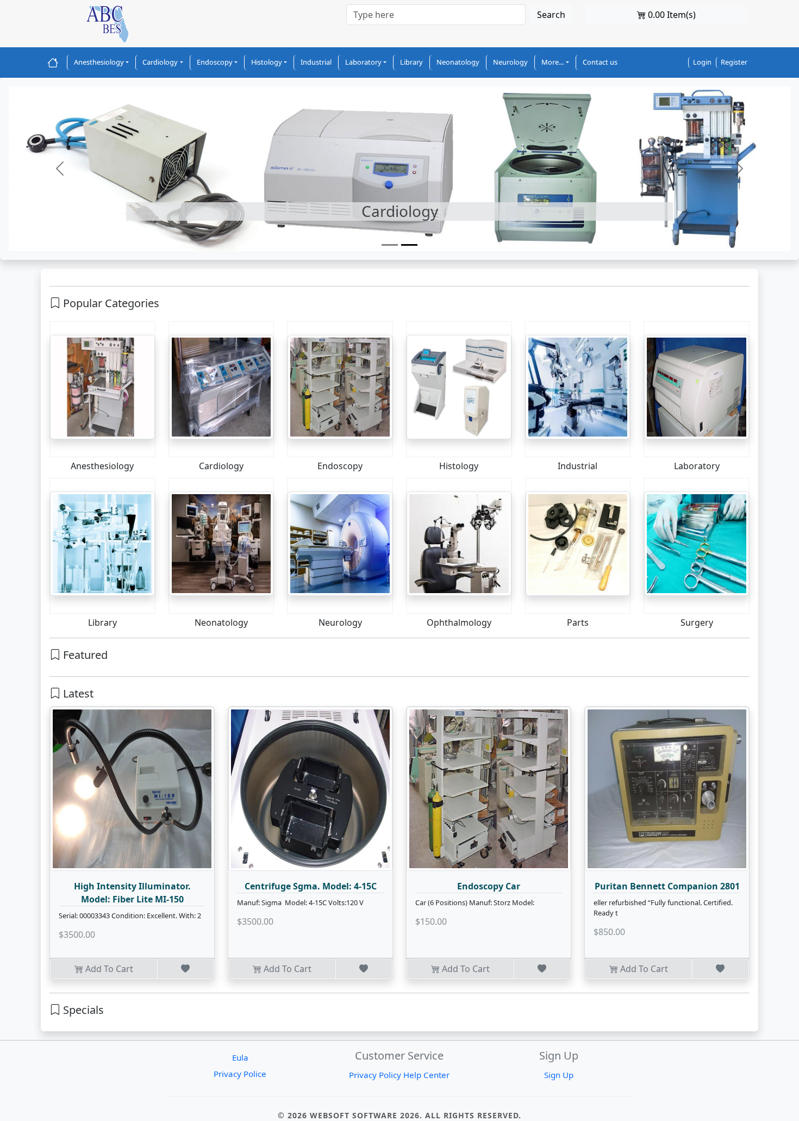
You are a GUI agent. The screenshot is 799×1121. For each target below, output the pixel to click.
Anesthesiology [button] (99, 62)
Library (411, 62)
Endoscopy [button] (215, 62)
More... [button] (552, 62)
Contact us (600, 62)
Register (734, 62)
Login (702, 62)
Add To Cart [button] (108, 969)
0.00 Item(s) (671, 15)
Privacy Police (240, 1073)
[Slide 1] (390, 245)
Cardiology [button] (160, 62)
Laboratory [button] (363, 62)
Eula (240, 1057)
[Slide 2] (409, 245)
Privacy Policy (375, 1074)
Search (551, 15)
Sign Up (558, 1074)
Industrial (316, 62)
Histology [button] (266, 62)
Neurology (510, 62)
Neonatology (457, 62)
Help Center (426, 1074)
